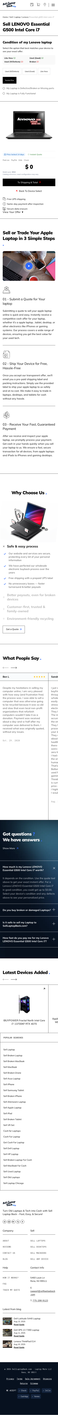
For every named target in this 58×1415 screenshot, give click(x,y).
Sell (11, 17)
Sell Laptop (9, 1049)
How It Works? (10, 1277)
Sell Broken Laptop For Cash (17, 1159)
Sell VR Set (8, 1125)
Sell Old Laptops (11, 1177)
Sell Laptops (37, 1240)
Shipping (47, 1378)
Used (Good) (30, 71)
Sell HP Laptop (10, 1154)
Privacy (10, 1378)
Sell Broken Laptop (12, 1055)
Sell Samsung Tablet (13, 1090)
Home (5, 17)
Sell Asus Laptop (11, 1078)
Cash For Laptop (11, 1136)
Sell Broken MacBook (13, 1061)
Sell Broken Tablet (12, 1119)
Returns (24, 1383)
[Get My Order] (44, 5)
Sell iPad (7, 1113)
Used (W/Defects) (12, 71)
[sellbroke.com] (9, 1205)
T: (39, 1300)
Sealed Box (9, 80)
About (6, 1240)
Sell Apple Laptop (12, 1107)
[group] (24, 1009)
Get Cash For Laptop (13, 1142)
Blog (5, 1259)
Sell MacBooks (38, 1253)
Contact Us (9, 1253)
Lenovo (25, 17)
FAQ (4, 1283)
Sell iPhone (8, 1084)
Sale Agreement (32, 1378)
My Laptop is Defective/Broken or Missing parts (30, 88)
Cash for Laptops (12, 1130)
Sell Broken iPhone (12, 1096)
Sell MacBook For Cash (14, 1165)
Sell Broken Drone (12, 1072)
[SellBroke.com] (9, 5)
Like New (44, 71)
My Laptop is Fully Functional (21, 93)
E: (42, 1291)
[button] (14, 668)
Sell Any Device (39, 1259)
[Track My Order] (31, 5)
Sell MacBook (10, 1067)
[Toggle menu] (53, 5)
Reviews (7, 1246)
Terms (19, 1378)
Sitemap (34, 1383)
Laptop (17, 17)
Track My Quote (11, 1290)
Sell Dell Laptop (11, 1148)
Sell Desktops (38, 1246)
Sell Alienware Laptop (14, 1101)
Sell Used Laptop (12, 1171)
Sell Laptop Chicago (13, 1183)
